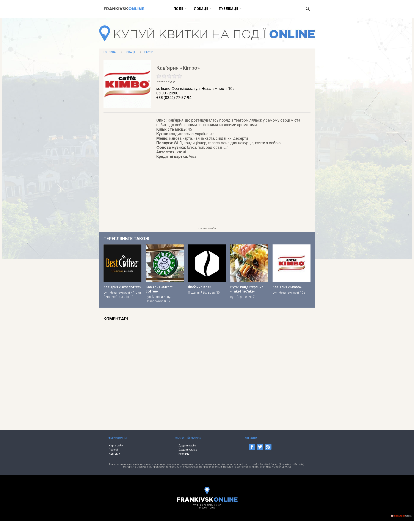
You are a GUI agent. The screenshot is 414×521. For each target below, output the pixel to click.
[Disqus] (233, 371)
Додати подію (187, 445)
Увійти (255, 466)
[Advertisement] (207, 195)
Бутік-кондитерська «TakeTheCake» (246, 289)
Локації (130, 52)
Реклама (184, 453)
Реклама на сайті (207, 228)
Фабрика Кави (199, 287)
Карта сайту (116, 445)
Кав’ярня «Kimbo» (287, 287)
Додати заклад (188, 449)
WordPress (243, 466)
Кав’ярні (149, 52)
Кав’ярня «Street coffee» (159, 289)
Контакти (114, 453)
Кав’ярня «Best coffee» (122, 287)
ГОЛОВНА (110, 52)
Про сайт (114, 449)
